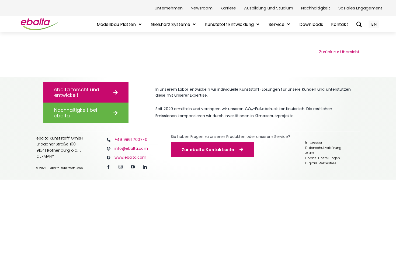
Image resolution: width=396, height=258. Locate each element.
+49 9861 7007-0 (130, 139)
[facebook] (108, 167)
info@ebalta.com (131, 148)
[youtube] (132, 167)
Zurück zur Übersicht (339, 52)
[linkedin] (145, 167)
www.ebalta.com (130, 157)
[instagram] (120, 167)
